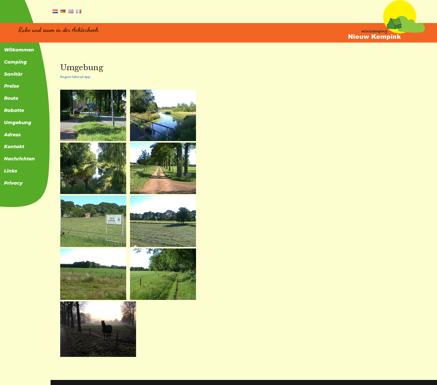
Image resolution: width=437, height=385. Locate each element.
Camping (15, 62)
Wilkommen (19, 50)
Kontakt (14, 146)
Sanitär (13, 74)
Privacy (13, 183)
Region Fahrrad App (75, 76)
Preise (11, 86)
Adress (12, 135)
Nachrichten (19, 159)
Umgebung (17, 122)
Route (11, 98)
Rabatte (14, 110)
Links (10, 171)
